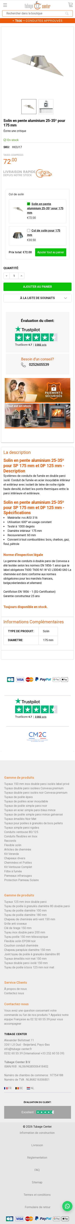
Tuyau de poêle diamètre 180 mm (25, 915)
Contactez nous (14, 993)
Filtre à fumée (13, 871)
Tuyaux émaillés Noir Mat (20, 819)
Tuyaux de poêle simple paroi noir (25, 805)
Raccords (10, 840)
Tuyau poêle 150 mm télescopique (26, 936)
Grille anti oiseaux (15, 923)
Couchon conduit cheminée (21, 945)
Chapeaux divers (14, 858)
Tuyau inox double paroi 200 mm (24, 932)
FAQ (37, 1170)
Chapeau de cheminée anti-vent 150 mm (29, 919)
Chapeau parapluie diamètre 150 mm (27, 950)
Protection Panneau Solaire (21, 880)
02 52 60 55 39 (40, 1019)
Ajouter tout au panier (50, 252)
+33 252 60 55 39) (52, 1053)
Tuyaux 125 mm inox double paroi (25, 902)
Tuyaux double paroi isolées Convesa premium (34, 788)
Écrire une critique (14, 131)
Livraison (37, 1145)
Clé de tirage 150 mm (17, 928)
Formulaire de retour (37, 1207)
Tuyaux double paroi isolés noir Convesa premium (35, 792)
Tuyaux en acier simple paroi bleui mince (30, 810)
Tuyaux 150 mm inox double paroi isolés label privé (36, 784)
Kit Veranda (11, 854)
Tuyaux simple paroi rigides (21, 827)
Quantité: (11, 268)
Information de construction (37, 1133)
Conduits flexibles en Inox (20, 836)
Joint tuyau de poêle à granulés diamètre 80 (32, 954)
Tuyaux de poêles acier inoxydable (26, 801)
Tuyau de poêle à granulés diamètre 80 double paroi (37, 906)
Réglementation (37, 1157)
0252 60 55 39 (13, 1053)
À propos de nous (15, 989)
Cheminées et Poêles (18, 862)
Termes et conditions (37, 1194)
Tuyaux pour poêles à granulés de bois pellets (33, 823)
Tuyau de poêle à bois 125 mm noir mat (29, 967)
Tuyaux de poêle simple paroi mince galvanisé (33, 814)
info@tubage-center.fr (18, 1049)
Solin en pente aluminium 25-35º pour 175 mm (45, 208)
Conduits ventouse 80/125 (21, 832)
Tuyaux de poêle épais (18, 797)
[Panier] (70, 5)
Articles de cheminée (17, 849)
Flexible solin (12, 845)
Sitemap (37, 1182)
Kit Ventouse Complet (18, 867)
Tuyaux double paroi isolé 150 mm (26, 963)
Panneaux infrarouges (18, 875)
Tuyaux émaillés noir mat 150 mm (25, 958)
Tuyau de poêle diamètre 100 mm (25, 910)
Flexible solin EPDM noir (20, 941)
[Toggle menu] (5, 5)
